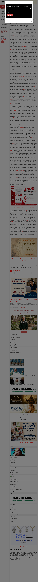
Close (31, 21)
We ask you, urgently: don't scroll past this (14, 4)
